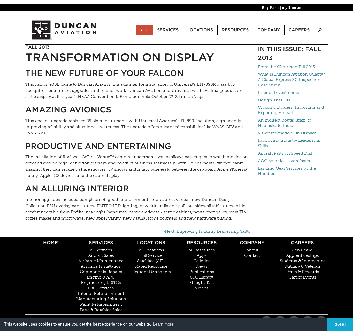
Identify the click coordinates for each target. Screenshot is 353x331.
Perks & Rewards (302, 272)
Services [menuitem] (168, 29)
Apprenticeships (302, 255)
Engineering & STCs (101, 283)
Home (50, 242)
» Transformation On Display (287, 133)
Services (101, 242)
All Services (101, 250)
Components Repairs (101, 272)
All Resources (201, 250)
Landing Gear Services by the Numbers (287, 171)
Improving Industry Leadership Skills (289, 143)
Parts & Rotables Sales (101, 310)
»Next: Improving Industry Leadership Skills (206, 231)
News (202, 266)
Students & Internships (302, 261)
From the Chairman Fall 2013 (286, 66)
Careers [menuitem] (299, 29)
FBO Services (101, 288)
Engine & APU (101, 277)
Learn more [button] (163, 324)
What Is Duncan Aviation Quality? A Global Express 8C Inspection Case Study (291, 79)
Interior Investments (278, 92)
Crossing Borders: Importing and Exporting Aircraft (291, 110)
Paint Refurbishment (101, 304)
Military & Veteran (302, 266)
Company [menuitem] (268, 29)
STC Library (201, 277)
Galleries (201, 261)
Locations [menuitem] (200, 29)
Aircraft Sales (101, 255)
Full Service (151, 255)
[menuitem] (320, 30)
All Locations (151, 250)
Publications (201, 272)
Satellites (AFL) (151, 261)
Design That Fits (274, 99)
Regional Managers (151, 272)
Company (252, 242)
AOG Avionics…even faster (284, 160)
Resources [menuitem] (235, 29)
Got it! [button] (340, 324)
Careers (302, 242)
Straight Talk (201, 283)
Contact (252, 255)
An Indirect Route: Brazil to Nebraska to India (284, 123)
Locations (151, 242)
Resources (202, 242)
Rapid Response (151, 266)
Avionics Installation (101, 266)
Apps (202, 255)
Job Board (302, 250)
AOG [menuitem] (144, 30)
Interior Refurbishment (101, 293)
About (252, 250)
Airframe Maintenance (101, 261)
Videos (202, 288)
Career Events (302, 277)
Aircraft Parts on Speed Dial (285, 153)
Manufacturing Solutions (101, 299)
